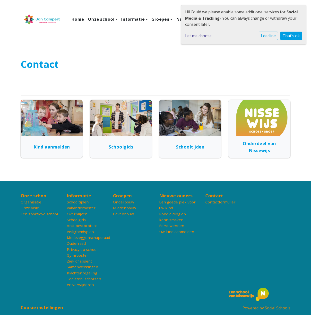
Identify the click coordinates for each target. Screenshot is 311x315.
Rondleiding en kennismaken (172, 216)
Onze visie (30, 207)
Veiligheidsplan (80, 231)
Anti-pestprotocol (82, 225)
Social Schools (277, 308)
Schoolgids (76, 219)
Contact (214, 195)
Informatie (133, 19)
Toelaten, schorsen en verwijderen (84, 281)
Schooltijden (78, 202)
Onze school (102, 19)
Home (77, 19)
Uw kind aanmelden (176, 231)
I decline (268, 35)
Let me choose (198, 35)
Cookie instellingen (42, 307)
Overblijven (77, 213)
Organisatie (31, 202)
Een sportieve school (39, 213)
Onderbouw (123, 202)
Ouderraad (76, 243)
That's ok (291, 35)
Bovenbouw (123, 213)
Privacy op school (82, 249)
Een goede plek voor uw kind (177, 205)
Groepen (161, 19)
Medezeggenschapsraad (86, 237)
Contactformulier (220, 202)
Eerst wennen (171, 225)
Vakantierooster (81, 207)
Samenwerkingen (82, 266)
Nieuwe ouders (176, 195)
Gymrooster (77, 255)
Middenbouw (124, 207)
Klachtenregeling (82, 273)
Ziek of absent (79, 261)
